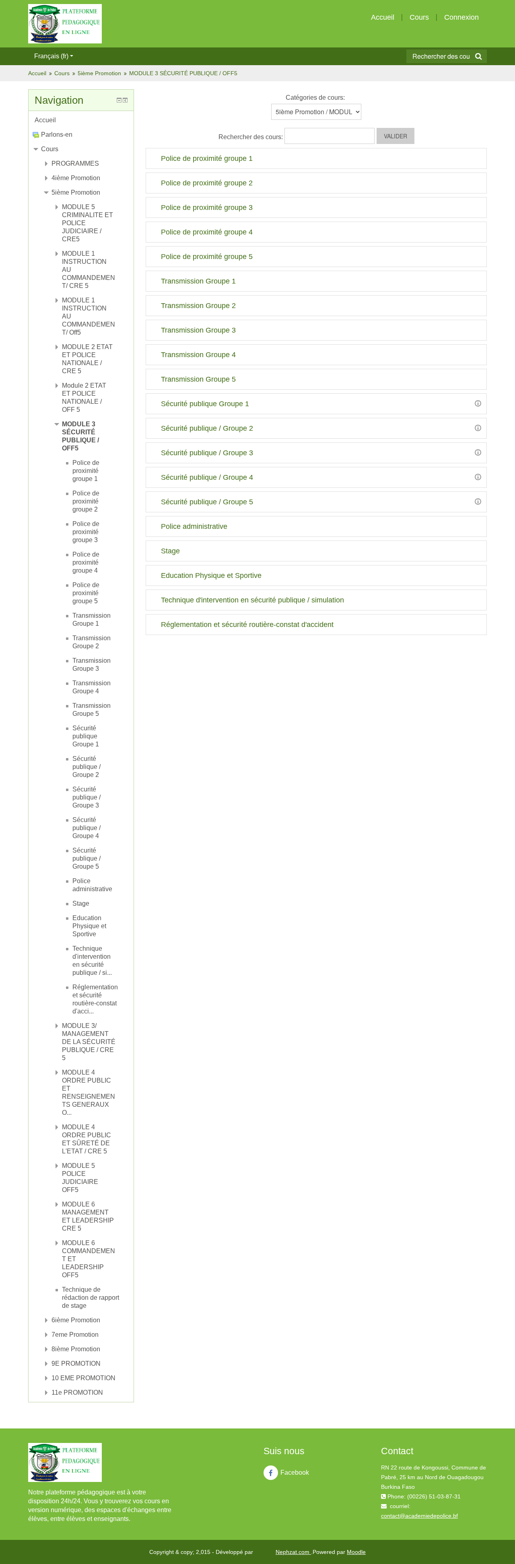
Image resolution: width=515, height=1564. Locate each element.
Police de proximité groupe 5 (207, 257)
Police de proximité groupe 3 (207, 207)
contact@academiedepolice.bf (419, 1516)
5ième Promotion (99, 73)
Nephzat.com (293, 1552)
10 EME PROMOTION (83, 1378)
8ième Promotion (76, 1349)
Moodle (356, 1552)
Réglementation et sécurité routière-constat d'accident (247, 625)
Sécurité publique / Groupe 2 (207, 428)
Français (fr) (51, 56)
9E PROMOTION (76, 1363)
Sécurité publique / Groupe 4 (207, 477)
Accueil (382, 17)
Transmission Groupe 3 (198, 330)
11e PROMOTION (77, 1392)
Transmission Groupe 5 (198, 379)
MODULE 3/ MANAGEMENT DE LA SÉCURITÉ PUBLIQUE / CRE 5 (88, 1041)
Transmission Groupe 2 (198, 306)
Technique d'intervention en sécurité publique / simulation (252, 600)
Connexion (461, 17)
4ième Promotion (76, 178)
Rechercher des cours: (251, 137)
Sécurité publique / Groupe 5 (207, 502)
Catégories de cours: (315, 97)
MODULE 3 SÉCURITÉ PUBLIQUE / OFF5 (183, 73)
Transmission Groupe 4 (198, 355)
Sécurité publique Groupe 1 (205, 404)
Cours (419, 17)
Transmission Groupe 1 (198, 281)
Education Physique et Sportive (211, 575)
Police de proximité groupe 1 (207, 158)
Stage (170, 551)
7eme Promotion (75, 1334)
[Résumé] (478, 403)
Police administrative (194, 526)
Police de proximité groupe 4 (207, 232)
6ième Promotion (76, 1320)
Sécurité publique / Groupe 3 (207, 453)
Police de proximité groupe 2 (207, 183)
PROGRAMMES (75, 163)
